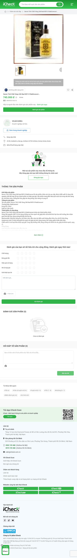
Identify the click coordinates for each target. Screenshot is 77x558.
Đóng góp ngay (38, 177)
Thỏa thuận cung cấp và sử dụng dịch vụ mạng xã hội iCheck (25, 479)
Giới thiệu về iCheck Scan (12, 461)
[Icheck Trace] (20, 492)
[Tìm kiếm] (59, 4)
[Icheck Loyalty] (56, 492)
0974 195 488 (10, 448)
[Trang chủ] (9, 4)
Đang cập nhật (11, 137)
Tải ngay (9, 416)
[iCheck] (20, 488)
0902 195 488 (10, 445)
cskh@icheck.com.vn (13, 452)
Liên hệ (5, 473)
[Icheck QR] (56, 488)
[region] (38, 39)
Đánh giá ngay (42, 105)
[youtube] (12, 520)
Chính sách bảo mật (10, 476)
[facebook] (4, 520)
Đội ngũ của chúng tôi (11, 464)
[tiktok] (8, 520)
